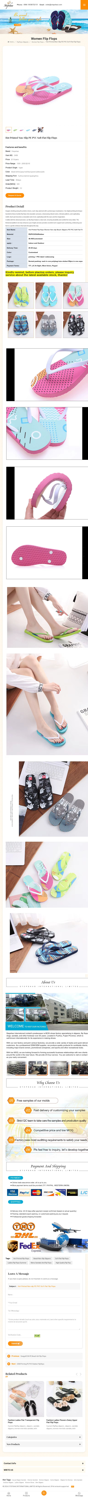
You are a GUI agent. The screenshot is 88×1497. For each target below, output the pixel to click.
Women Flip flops (38, 42)
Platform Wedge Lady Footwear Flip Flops (27, 1421)
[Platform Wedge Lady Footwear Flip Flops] (30, 1399)
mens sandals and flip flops (41, 1263)
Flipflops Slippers (23, 42)
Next (80, 1374)
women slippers (44, 1480)
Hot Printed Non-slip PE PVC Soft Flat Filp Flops (36, 1286)
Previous (76, 1374)
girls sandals (78, 1480)
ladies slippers (19, 1482)
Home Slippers (54, 1480)
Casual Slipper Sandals (19, 1480)
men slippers (39, 1482)
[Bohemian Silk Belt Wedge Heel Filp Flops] (69, 1399)
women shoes (29, 1482)
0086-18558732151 (31, 5)
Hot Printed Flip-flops (21, 1258)
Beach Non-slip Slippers (42, 1258)
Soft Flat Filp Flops (62, 1258)
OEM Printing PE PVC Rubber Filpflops (30, 1364)
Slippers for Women (66, 1480)
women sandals (33, 1480)
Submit (14, 1343)
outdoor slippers (8, 1482)
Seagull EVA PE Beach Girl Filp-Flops (33, 1356)
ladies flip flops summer (17, 1263)
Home (12, 42)
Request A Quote (14, 195)
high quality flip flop (63, 1263)
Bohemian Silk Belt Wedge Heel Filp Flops (65, 1421)
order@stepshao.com (53, 5)
